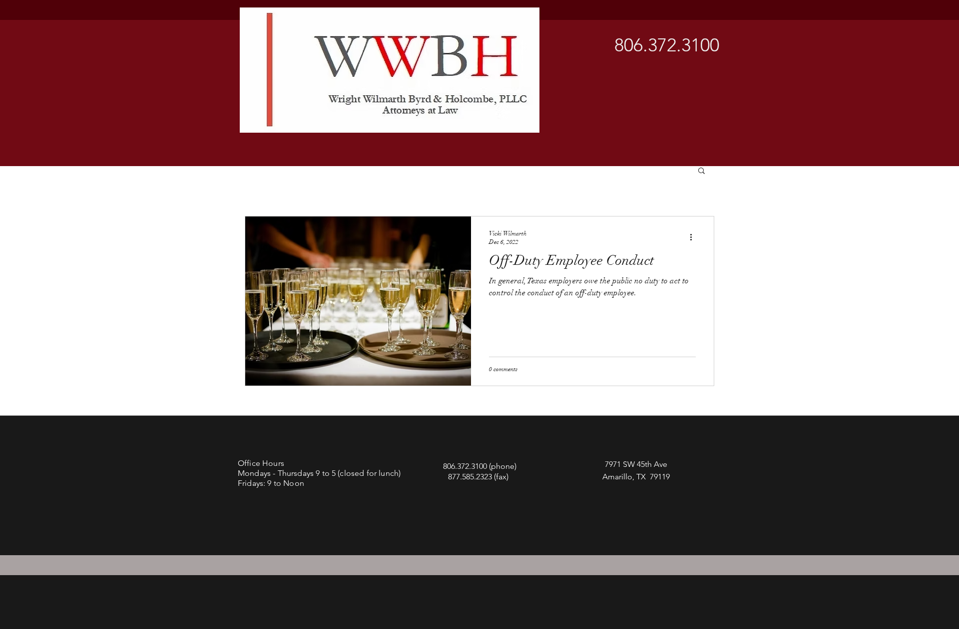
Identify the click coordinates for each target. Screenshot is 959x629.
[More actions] (694, 237)
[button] (701, 171)
